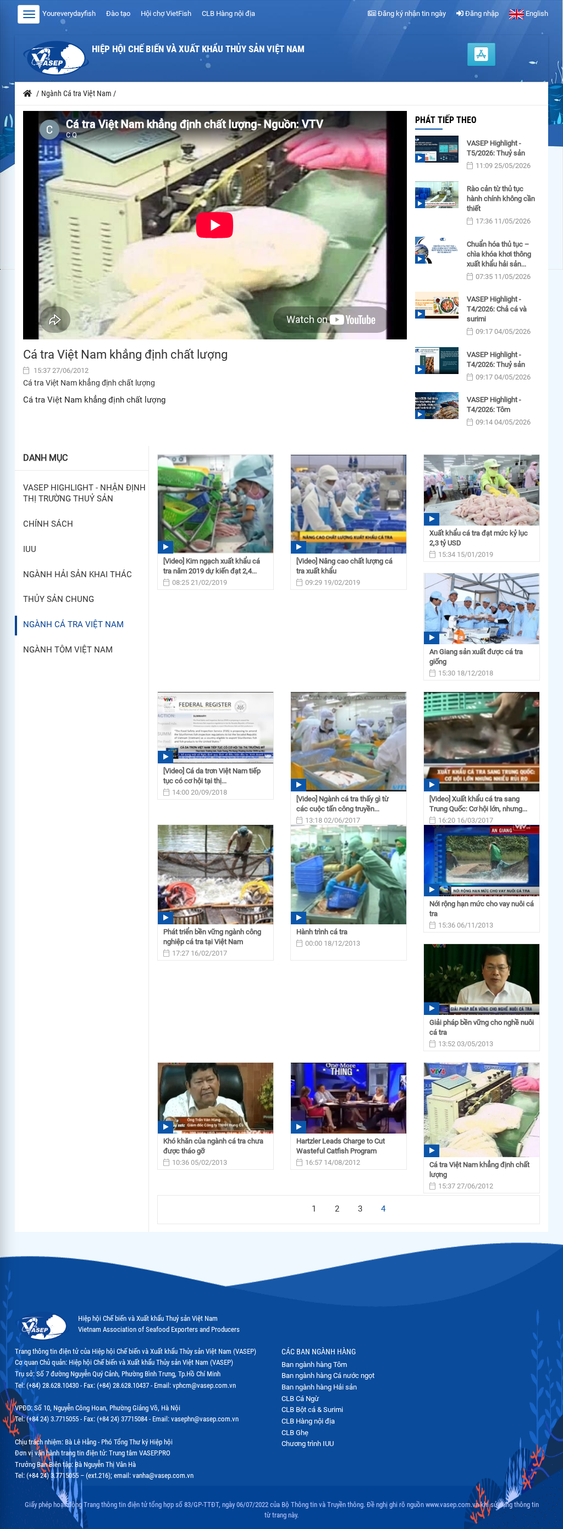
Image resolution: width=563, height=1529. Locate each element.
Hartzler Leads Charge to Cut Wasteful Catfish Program (340, 1146)
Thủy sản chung (58, 599)
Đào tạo (118, 13)
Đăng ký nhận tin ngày (411, 13)
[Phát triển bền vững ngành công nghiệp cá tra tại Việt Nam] (215, 874)
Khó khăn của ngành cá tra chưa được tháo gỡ (213, 1146)
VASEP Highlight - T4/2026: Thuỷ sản (496, 359)
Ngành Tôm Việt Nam (68, 650)
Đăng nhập (481, 13)
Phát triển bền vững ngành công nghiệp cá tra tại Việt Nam (212, 937)
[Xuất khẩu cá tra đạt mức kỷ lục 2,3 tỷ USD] (481, 490)
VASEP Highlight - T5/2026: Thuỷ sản (496, 148)
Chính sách (48, 524)
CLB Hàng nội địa (228, 13)
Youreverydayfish (69, 13)
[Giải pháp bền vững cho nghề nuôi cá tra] (481, 979)
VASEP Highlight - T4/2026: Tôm (494, 404)
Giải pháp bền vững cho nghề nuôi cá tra (481, 1027)
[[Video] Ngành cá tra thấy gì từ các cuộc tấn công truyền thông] (348, 741)
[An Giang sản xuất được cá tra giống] (481, 608)
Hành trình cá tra (321, 932)
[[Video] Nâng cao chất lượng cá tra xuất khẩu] (348, 504)
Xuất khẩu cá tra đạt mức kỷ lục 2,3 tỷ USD (478, 538)
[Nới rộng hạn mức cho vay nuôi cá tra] (481, 860)
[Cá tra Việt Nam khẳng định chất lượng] (481, 1110)
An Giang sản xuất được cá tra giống (476, 657)
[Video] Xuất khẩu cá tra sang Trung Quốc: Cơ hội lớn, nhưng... (478, 804)
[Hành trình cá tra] (348, 874)
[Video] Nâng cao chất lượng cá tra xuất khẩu (344, 566)
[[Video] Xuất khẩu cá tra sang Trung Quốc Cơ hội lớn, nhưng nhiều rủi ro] (481, 741)
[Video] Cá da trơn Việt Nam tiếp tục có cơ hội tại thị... (212, 776)
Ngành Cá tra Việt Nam (73, 624)
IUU (29, 549)
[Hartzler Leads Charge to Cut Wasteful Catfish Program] (348, 1098)
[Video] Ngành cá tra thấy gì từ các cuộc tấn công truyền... (342, 804)
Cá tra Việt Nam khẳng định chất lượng (479, 1169)
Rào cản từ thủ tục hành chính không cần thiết (501, 199)
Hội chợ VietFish (166, 13)
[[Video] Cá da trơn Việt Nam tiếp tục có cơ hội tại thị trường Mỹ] (215, 727)
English (536, 13)
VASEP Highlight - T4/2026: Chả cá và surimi (497, 309)
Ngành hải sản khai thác (77, 574)
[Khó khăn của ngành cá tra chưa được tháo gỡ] (215, 1098)
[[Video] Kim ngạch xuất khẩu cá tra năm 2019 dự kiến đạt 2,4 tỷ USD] (215, 504)
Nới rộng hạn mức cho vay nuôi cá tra (481, 909)
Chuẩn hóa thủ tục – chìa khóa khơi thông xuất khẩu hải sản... (499, 254)
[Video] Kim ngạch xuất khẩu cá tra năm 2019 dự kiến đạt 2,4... (211, 566)
